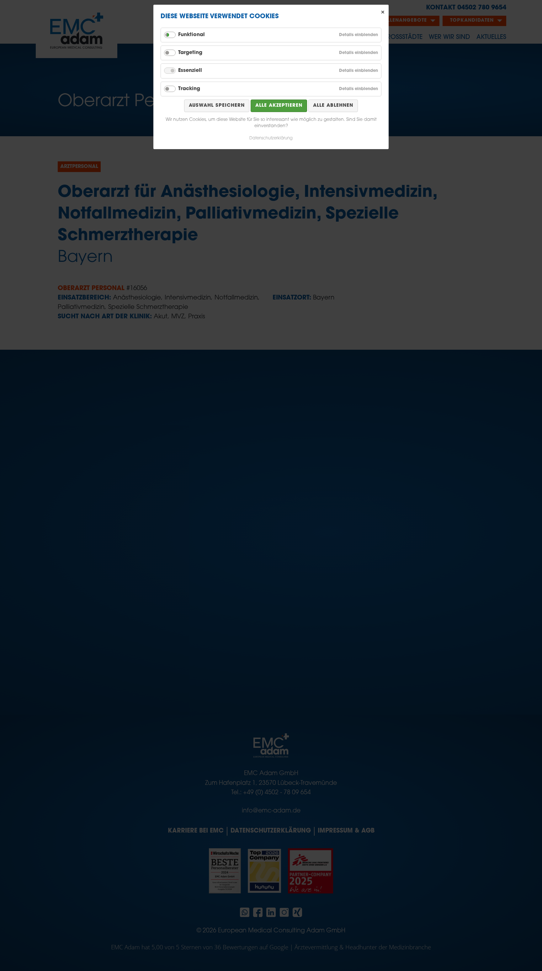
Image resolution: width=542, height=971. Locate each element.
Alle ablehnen (333, 105)
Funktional (191, 34)
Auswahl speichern (217, 105)
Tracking (189, 88)
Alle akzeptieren (278, 105)
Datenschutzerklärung (271, 138)
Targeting (190, 52)
